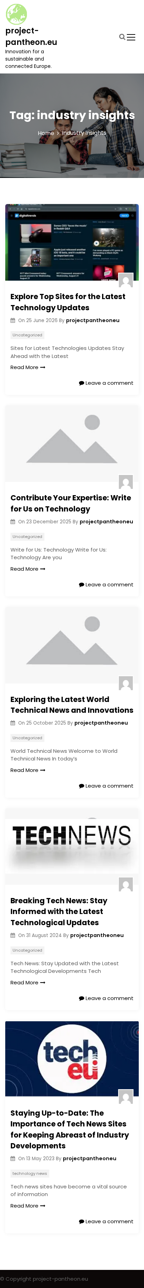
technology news (30, 1173)
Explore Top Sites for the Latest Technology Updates (67, 302)
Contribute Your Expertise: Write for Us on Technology (70, 503)
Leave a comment (109, 383)
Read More (24, 367)
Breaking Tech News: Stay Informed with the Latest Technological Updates (58, 912)
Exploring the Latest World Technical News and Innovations (72, 705)
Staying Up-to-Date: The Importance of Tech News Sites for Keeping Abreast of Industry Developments (69, 1129)
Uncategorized (27, 335)
